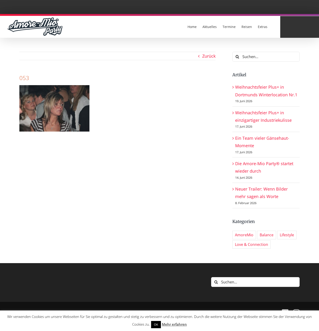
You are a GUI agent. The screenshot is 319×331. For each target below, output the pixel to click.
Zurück (209, 56)
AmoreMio (244, 234)
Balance (266, 234)
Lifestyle (287, 234)
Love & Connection (251, 244)
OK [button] (156, 324)
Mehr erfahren (174, 324)
